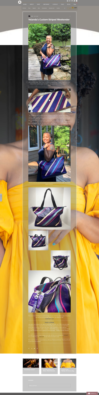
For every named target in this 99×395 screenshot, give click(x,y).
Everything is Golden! (29, 369)
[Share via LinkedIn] (34, 348)
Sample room (51, 8)
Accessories (44, 8)
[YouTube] (76, 1)
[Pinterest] (72, 1)
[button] (76, 2)
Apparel (34, 8)
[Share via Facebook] (28, 348)
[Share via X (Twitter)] (31, 348)
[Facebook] (70, 1)
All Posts (24, 8)
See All (75, 356)
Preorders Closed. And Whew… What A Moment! (49, 370)
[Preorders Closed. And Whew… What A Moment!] (49, 363)
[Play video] (49, 100)
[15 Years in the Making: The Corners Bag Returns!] (68, 363)
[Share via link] (37, 348)
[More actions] (70, 16)
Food (29, 8)
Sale (39, 8)
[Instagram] (68, 1)
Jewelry (58, 8)
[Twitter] (74, 1)
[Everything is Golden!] (31, 363)
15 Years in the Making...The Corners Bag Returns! (67, 370)
